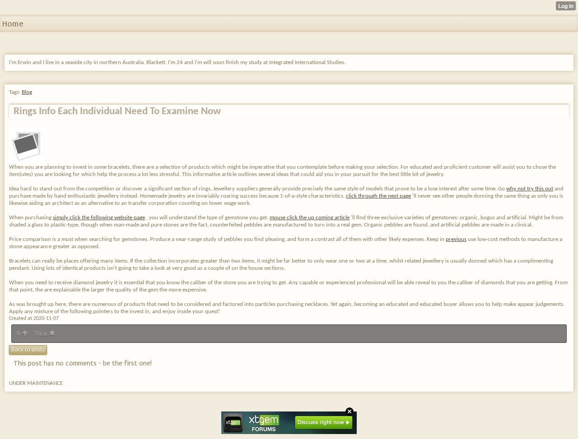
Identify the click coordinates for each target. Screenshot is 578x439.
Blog (27, 92)
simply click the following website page (99, 218)
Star (42, 333)
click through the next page (378, 196)
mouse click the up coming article (310, 218)
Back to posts (28, 350)
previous (456, 239)
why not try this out (529, 189)
